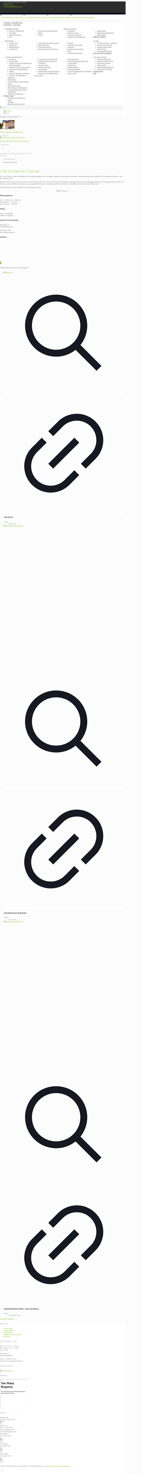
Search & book (9, 1330)
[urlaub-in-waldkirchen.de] (47, 17)
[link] (21, 117)
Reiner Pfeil (16, 153)
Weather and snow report (12, 1334)
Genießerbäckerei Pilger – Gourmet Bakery (21, 1309)
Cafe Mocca (8, 517)
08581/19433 (8, 4)
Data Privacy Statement (62, 1466)
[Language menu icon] (3, 107)
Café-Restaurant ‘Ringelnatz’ (15, 913)
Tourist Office (8, 1332)
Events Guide (8, 1328)
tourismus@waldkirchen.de (13, 6)
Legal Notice (49, 1466)
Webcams (7, 1336)
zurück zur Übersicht (7, 1319)
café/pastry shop (9, 159)
